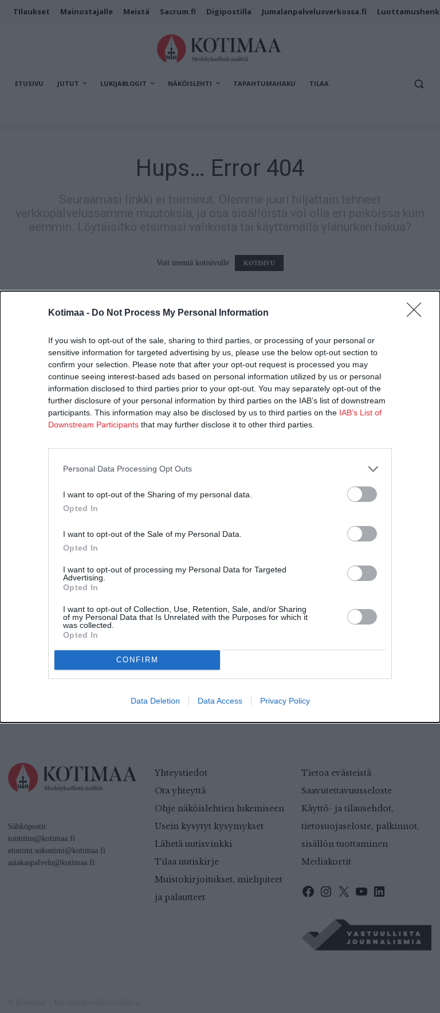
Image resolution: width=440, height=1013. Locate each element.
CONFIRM (137, 659)
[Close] (418, 313)
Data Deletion (155, 700)
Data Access (220, 700)
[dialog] (220, 507)
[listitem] (220, 469)
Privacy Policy (285, 700)
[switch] (362, 494)
